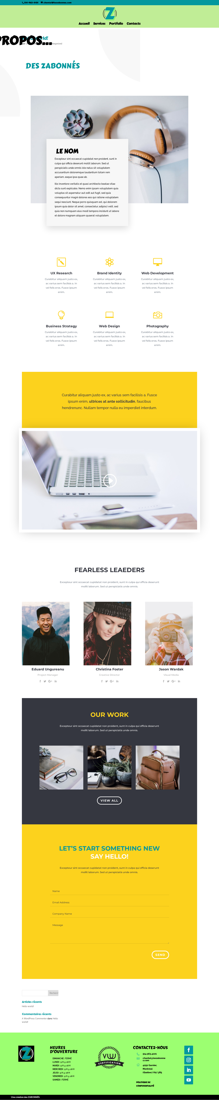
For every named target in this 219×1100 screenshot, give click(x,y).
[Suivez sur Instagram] (188, 1060)
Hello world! (28, 1006)
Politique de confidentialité (145, 1084)
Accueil (84, 24)
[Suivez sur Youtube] (188, 1080)
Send (160, 955)
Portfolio (116, 24)
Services (99, 24)
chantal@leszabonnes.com (154, 1059)
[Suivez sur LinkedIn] (188, 1070)
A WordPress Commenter (34, 1018)
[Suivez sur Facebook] (188, 1050)
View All (109, 800)
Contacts (133, 24)
